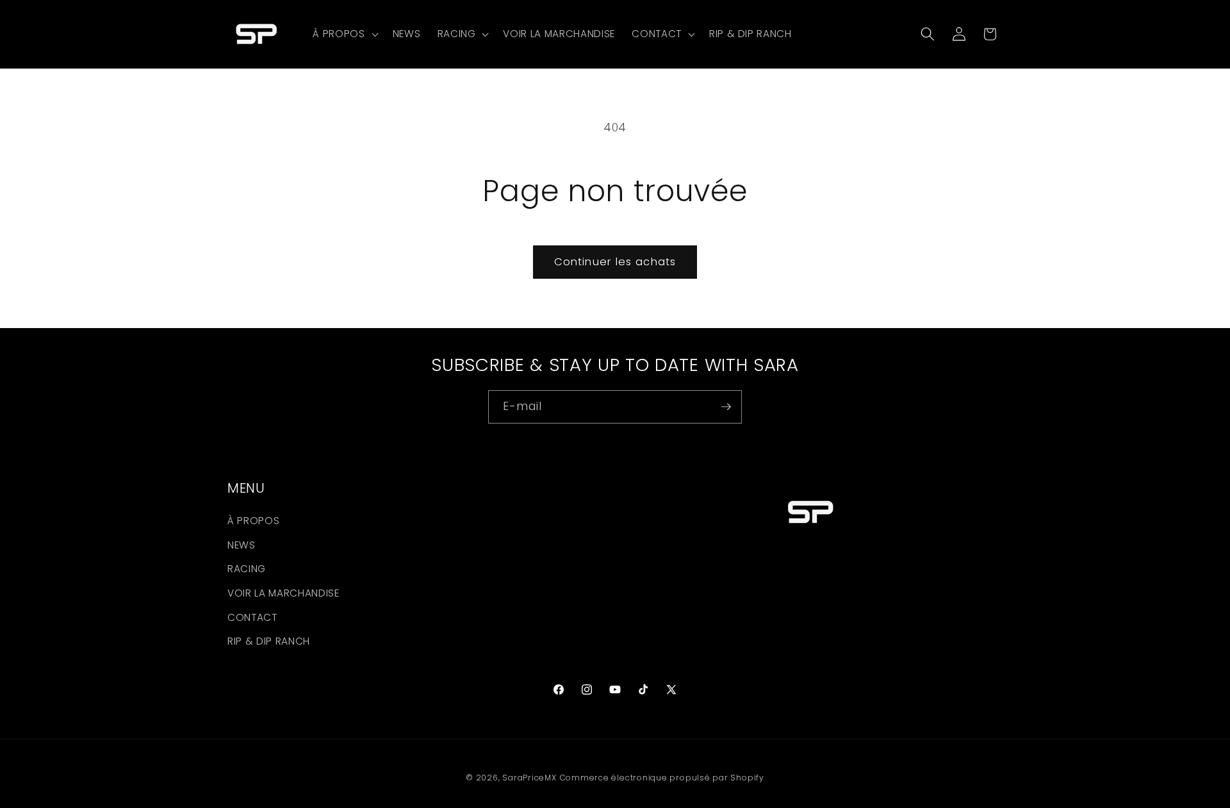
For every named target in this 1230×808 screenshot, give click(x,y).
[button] (344, 34)
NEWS (241, 545)
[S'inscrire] (725, 407)
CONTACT (252, 617)
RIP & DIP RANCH (268, 641)
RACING (246, 569)
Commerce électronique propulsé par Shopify (662, 777)
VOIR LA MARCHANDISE (283, 593)
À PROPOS (253, 521)
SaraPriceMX (529, 777)
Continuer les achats (615, 261)
